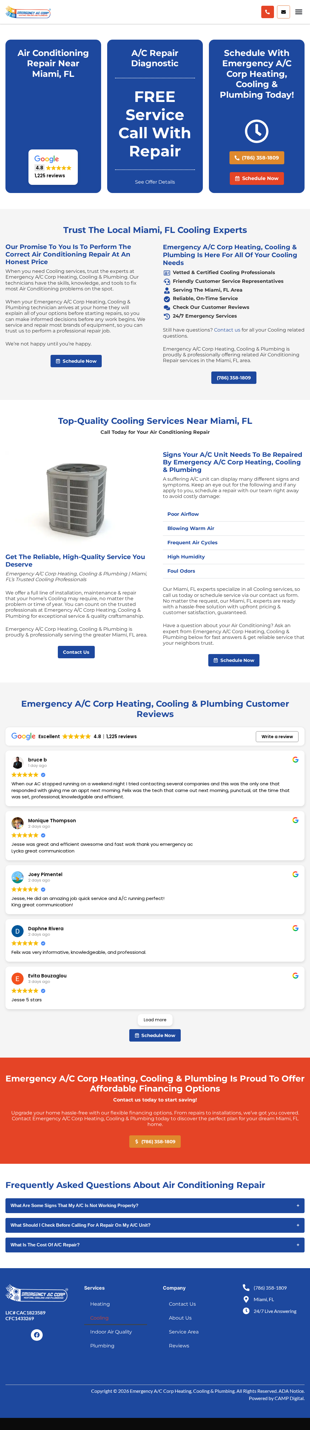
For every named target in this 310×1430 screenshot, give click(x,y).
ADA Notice (291, 1391)
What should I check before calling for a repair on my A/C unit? (155, 1225)
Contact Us (182, 1304)
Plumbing (102, 1346)
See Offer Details (155, 182)
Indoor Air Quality (111, 1332)
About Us (180, 1318)
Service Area (184, 1332)
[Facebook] (36, 1335)
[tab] (234, 514)
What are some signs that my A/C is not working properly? (155, 1205)
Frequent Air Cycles (192, 542)
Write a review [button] (277, 737)
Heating (100, 1304)
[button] (283, 11)
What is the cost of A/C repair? (155, 1244)
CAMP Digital (289, 1398)
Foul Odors (181, 571)
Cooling (99, 1318)
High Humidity (186, 557)
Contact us (227, 330)
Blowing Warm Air (190, 528)
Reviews (179, 1346)
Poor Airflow (183, 514)
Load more (155, 1020)
